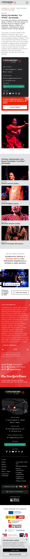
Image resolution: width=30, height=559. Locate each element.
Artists (12, 8)
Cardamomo (5, 8)
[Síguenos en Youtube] (10, 93)
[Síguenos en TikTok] (19, 93)
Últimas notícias (21, 481)
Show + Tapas (5, 471)
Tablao (3, 462)
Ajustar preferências (15, 554)
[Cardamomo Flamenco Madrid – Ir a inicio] (5, 3)
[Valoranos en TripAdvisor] (13, 93)
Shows (3, 464)
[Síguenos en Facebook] (4, 93)
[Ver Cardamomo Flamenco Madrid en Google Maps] (15, 406)
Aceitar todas (15, 550)
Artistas (3, 466)
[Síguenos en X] (16, 93)
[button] (28, 349)
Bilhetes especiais (21, 466)
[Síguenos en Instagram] (7, 93)
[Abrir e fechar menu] (27, 3)
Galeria (3, 469)
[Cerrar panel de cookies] (26, 539)
